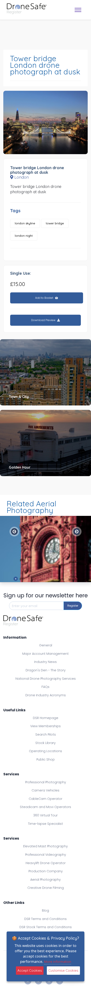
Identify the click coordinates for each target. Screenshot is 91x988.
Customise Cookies (63, 970)
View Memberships (45, 726)
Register (72, 606)
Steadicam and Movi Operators (45, 807)
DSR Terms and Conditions (45, 919)
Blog (45, 910)
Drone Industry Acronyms (45, 695)
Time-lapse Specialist (45, 823)
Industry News (45, 662)
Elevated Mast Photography (45, 846)
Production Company (45, 871)
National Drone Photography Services (45, 678)
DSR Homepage (45, 718)
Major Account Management (45, 653)
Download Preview (43, 320)
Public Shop (45, 759)
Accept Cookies (29, 970)
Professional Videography (45, 854)
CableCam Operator (45, 799)
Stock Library (45, 743)
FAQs (45, 687)
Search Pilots (45, 734)
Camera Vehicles (45, 790)
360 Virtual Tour (45, 815)
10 (75, 579)
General (45, 645)
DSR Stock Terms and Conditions (45, 927)
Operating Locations (45, 751)
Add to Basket (44, 298)
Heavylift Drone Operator (46, 863)
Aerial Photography (45, 879)
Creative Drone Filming (45, 888)
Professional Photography (45, 782)
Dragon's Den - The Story (46, 670)
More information (57, 961)
